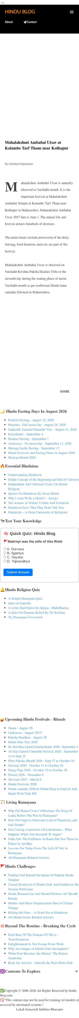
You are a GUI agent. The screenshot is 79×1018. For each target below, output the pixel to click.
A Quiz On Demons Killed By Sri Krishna (36, 612)
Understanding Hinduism (25, 474)
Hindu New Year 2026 (22, 742)
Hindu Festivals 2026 (22, 784)
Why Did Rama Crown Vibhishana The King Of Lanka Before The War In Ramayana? (40, 813)
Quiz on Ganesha (19, 603)
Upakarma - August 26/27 (25, 732)
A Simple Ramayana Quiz (25, 598)
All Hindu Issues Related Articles (31, 917)
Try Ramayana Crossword (25, 617)
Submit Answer (18, 572)
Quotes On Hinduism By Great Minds (33, 493)
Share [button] (64, 391)
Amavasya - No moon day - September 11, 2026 (39, 443)
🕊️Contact (30, 22)
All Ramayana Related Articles (28, 857)
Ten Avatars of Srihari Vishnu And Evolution (38, 502)
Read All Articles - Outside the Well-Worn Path (40, 962)
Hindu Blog (20, 12)
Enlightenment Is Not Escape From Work (36, 944)
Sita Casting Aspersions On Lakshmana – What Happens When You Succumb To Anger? (40, 831)
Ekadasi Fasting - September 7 (28, 438)
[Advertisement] (39, 78)
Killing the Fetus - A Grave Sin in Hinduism (37, 912)
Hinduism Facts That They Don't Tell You (36, 507)
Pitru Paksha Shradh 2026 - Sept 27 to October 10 (41, 760)
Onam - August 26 (20, 728)
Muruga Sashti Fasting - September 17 (33, 448)
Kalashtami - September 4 (25, 434)
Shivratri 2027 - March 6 (24, 779)
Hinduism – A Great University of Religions (38, 512)
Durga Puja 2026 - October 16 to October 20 (37, 770)
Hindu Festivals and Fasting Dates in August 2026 (41, 452)
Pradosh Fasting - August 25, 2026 (31, 420)
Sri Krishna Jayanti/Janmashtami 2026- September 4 (43, 746)
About (9, 22)
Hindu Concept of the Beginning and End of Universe (43, 479)
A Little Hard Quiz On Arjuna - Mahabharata (38, 607)
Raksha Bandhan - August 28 (27, 737)
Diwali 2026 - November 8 (26, 774)
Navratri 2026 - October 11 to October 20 (35, 765)
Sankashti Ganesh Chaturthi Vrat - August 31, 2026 (42, 429)
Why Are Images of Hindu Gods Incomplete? (38, 948)
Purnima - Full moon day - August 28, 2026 (37, 424)
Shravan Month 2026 (22, 457)
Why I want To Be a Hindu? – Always (33, 498)
